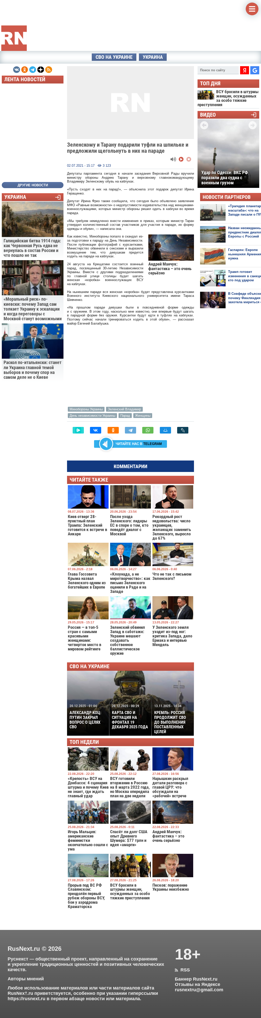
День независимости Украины (92, 415)
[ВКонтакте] (96, 430)
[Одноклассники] (113, 430)
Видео (208, 115)
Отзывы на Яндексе (197, 984)
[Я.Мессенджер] (78, 430)
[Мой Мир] (165, 430)
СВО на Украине (114, 57)
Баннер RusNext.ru (196, 979)
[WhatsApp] (148, 430)
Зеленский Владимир (124, 409)
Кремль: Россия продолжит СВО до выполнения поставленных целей (170, 719)
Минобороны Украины (86, 409)
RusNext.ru (24, 948)
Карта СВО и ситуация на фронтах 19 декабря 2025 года (130, 717)
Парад (125, 415)
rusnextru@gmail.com (199, 989)
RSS (182, 969)
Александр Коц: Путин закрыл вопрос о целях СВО (85, 717)
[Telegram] (130, 430)
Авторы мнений (26, 978)
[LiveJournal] (183, 430)
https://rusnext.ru (26, 998)
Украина (153, 57)
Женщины (142, 415)
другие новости (33, 185)
